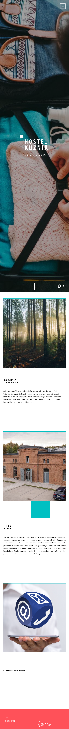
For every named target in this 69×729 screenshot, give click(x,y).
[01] (59, 286)
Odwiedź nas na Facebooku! (14, 670)
